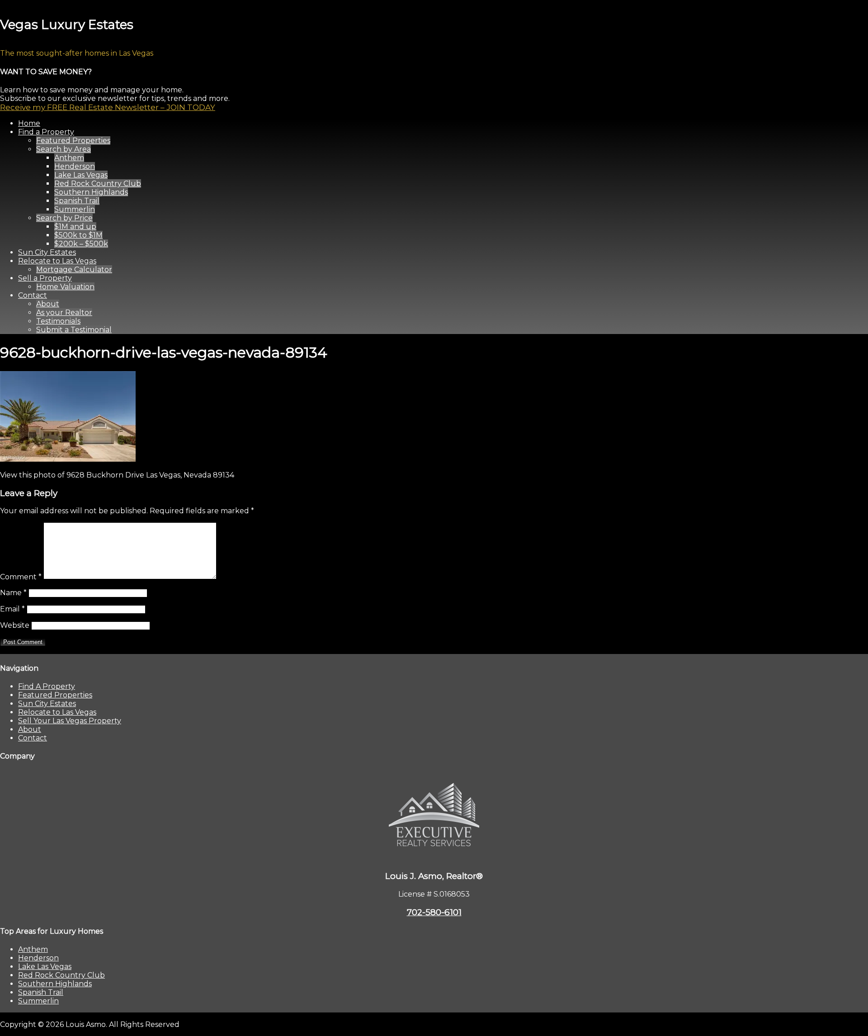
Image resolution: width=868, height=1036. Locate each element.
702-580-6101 (434, 912)
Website (14, 625)
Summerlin (38, 1001)
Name (13, 592)
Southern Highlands (55, 983)
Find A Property (46, 686)
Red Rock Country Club (61, 975)
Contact (32, 738)
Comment (21, 577)
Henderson (38, 958)
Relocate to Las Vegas (57, 712)
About (29, 729)
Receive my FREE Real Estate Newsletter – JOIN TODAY (107, 107)
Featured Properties (55, 695)
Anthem (33, 949)
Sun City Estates (47, 703)
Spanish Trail (40, 992)
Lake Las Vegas (44, 966)
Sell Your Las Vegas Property (69, 720)
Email (12, 609)
